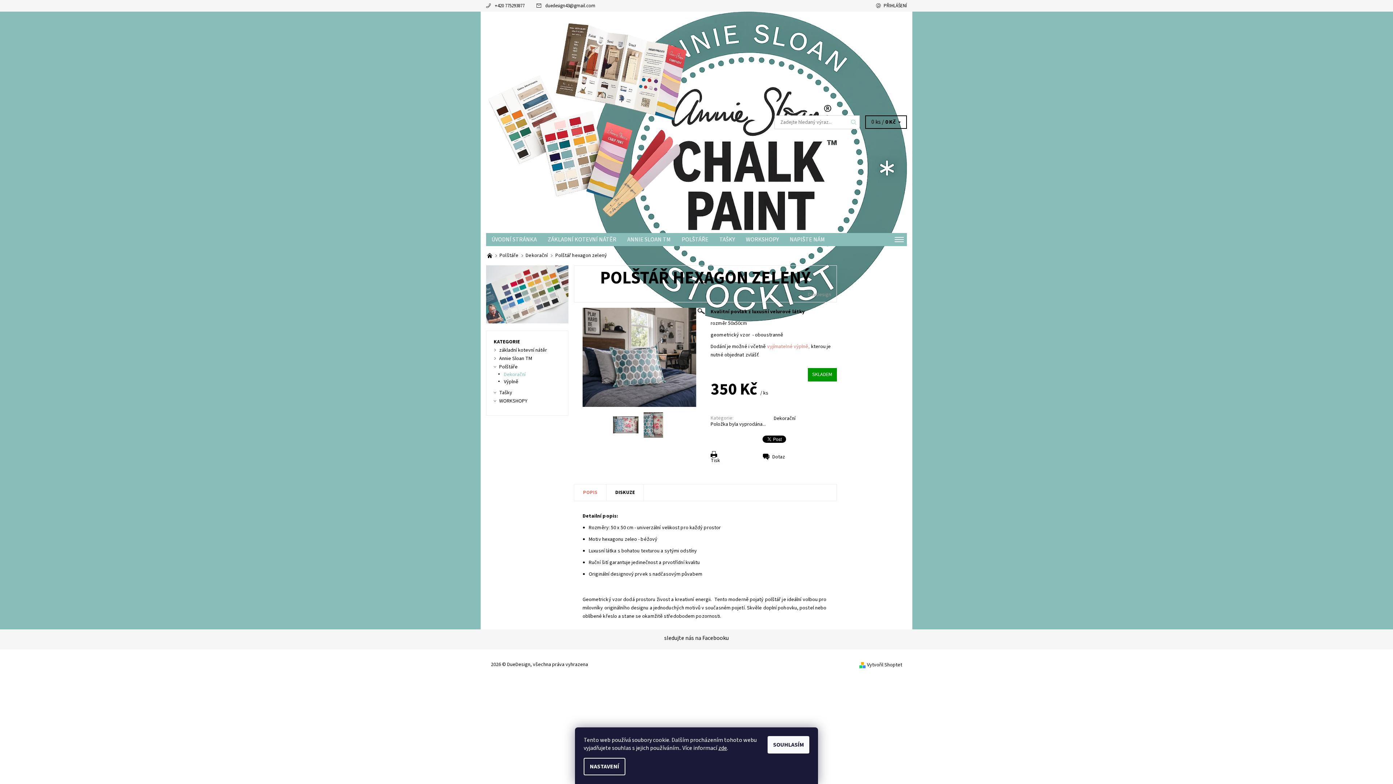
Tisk (715, 460)
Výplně (511, 381)
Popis (590, 492)
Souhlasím (788, 745)
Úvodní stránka (514, 240)
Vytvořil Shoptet (884, 665)
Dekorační (785, 418)
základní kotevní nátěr (582, 240)
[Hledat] (854, 122)
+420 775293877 (510, 6)
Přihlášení (895, 6)
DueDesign (819, 294)
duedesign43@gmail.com (570, 6)
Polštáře (695, 240)
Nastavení (604, 767)
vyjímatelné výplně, (789, 346)
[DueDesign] (591, 122)
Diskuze (625, 492)
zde (722, 748)
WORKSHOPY (762, 240)
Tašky (727, 240)
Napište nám (807, 240)
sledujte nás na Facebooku (696, 638)
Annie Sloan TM (649, 240)
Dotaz (778, 457)
